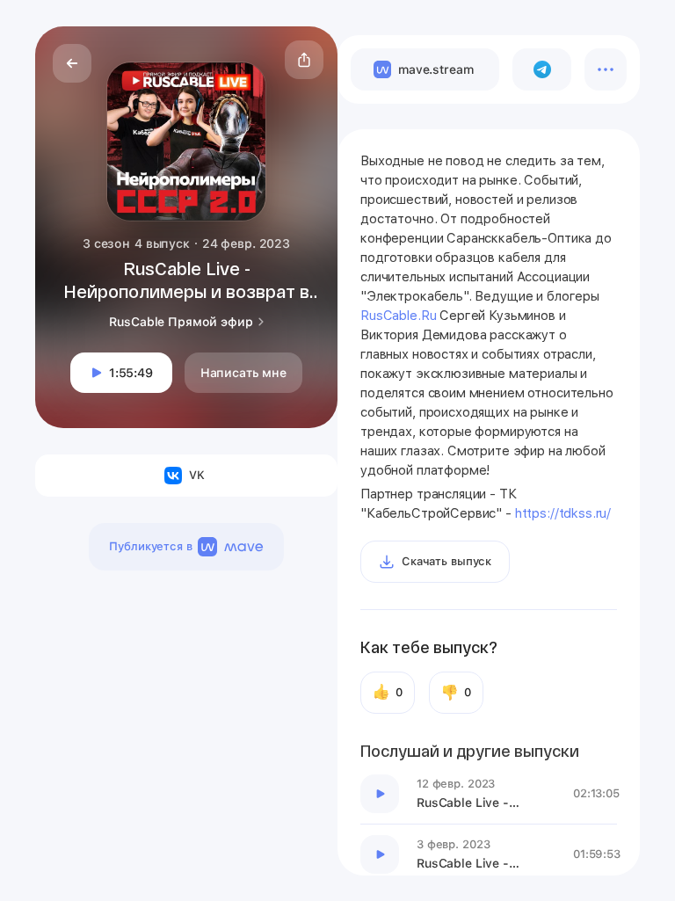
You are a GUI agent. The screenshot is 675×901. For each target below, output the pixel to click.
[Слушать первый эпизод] (379, 793)
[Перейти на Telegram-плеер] (541, 69)
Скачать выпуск (446, 561)
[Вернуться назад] (72, 63)
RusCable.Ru (398, 315)
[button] (304, 59)
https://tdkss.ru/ (563, 513)
